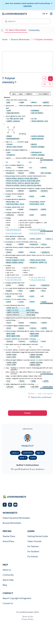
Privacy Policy (28, 619)
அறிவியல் (15, 452)
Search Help (8, 580)
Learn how (27, 6)
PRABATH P (27, 446)
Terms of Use (27, 616)
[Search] (5, 21)
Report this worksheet (41, 397)
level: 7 (23, 457)
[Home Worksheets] (2, 30)
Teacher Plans (9, 536)
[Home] (14, 13)
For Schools (33, 556)
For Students (33, 551)
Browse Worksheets (12, 523)
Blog (5, 585)
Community (8, 574)
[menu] (51, 13)
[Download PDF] (50, 78)
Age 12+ (40, 452)
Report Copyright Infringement (17, 598)
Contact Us (8, 603)
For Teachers (33, 546)
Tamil (32, 457)
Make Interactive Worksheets (16, 518)
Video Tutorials (35, 541)
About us (7, 569)
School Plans (8, 541)
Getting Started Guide (38, 536)
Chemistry (28, 452)
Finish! (27, 413)
